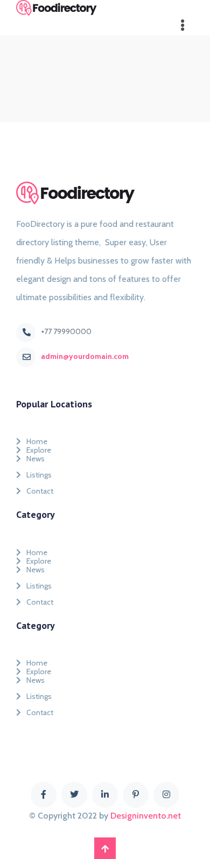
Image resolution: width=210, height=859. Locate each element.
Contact (39, 491)
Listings (39, 475)
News (35, 458)
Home (36, 439)
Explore (38, 448)
